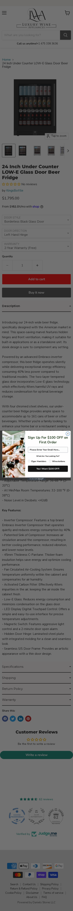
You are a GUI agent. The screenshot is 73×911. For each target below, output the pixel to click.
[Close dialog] (68, 434)
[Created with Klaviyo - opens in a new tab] (36, 479)
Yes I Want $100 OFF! (47, 468)
